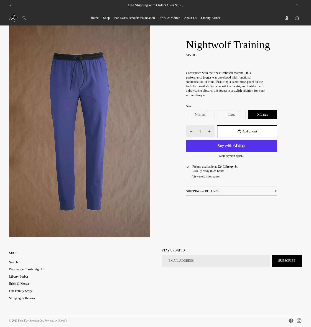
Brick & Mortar (19, 283)
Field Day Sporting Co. (30, 320)
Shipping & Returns (22, 298)
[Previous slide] (11, 5)
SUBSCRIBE (287, 260)
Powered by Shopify (56, 320)
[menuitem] (95, 18)
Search (13, 262)
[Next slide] (297, 5)
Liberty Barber (18, 276)
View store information (206, 176)
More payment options (231, 156)
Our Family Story (20, 291)
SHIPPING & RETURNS (202, 191)
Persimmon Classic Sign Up (27, 269)
